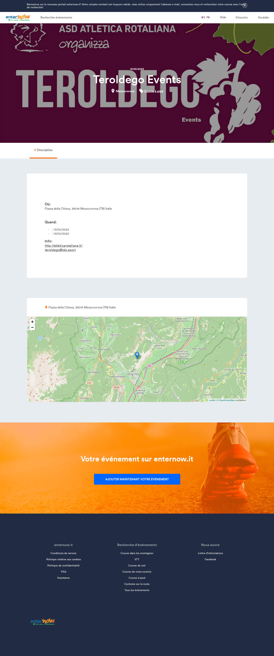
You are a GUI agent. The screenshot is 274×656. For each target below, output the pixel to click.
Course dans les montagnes (137, 553)
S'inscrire (242, 17)
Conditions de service (63, 553)
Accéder (263, 17)
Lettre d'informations (210, 553)
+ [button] (32, 321)
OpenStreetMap (226, 400)
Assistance (63, 577)
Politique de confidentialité (63, 565)
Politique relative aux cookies (63, 559)
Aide (223, 17)
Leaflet (212, 400)
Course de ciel (137, 565)
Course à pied (153, 91)
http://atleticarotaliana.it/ (64, 246)
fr (208, 17)
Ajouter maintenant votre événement (137, 479)
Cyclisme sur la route (136, 584)
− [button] (32, 327)
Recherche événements (56, 17)
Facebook (210, 559)
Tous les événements (137, 590)
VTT (137, 559)
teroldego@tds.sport (60, 250)
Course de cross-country (136, 571)
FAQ (63, 571)
